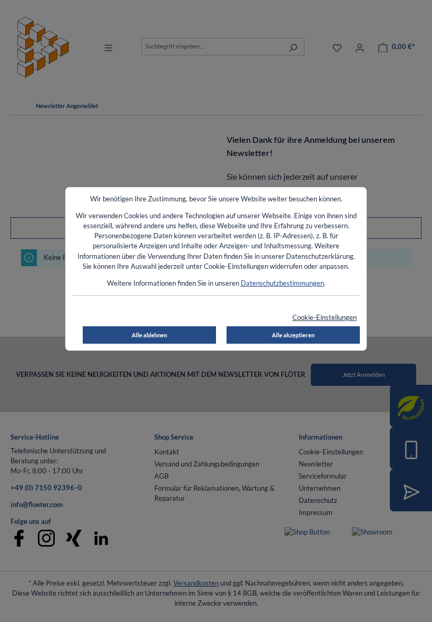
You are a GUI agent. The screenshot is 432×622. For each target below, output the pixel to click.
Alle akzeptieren (293, 335)
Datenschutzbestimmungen (282, 283)
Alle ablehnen (149, 335)
